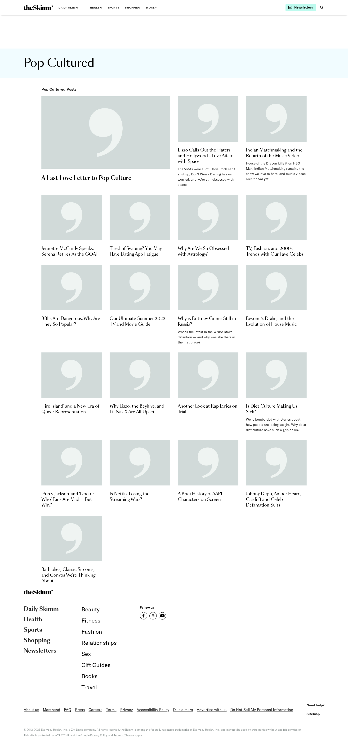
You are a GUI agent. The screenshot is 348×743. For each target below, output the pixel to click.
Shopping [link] (132, 7)
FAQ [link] (67, 709)
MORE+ (151, 7)
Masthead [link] (51, 709)
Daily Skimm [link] (68, 7)
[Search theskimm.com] (321, 7)
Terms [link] (111, 709)
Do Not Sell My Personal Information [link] (261, 709)
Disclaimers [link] (183, 709)
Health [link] (96, 7)
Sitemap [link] (313, 714)
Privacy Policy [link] (98, 735)
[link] (38, 7)
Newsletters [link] (40, 651)
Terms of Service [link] (124, 735)
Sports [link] (113, 7)
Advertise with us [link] (212, 709)
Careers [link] (95, 709)
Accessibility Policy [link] (153, 709)
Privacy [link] (126, 709)
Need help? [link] (315, 705)
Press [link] (80, 709)
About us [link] (31, 709)
